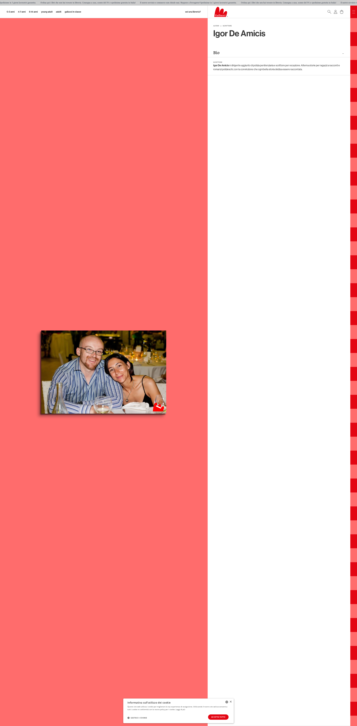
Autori (216, 26)
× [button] (231, 702)
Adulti (58, 11)
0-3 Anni (11, 11)
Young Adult (47, 11)
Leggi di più (180, 709)
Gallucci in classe (73, 11)
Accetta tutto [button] (218, 717)
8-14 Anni (33, 11)
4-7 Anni (22, 11)
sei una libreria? (193, 11)
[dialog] (178, 711)
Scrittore (227, 26)
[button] (137, 717)
